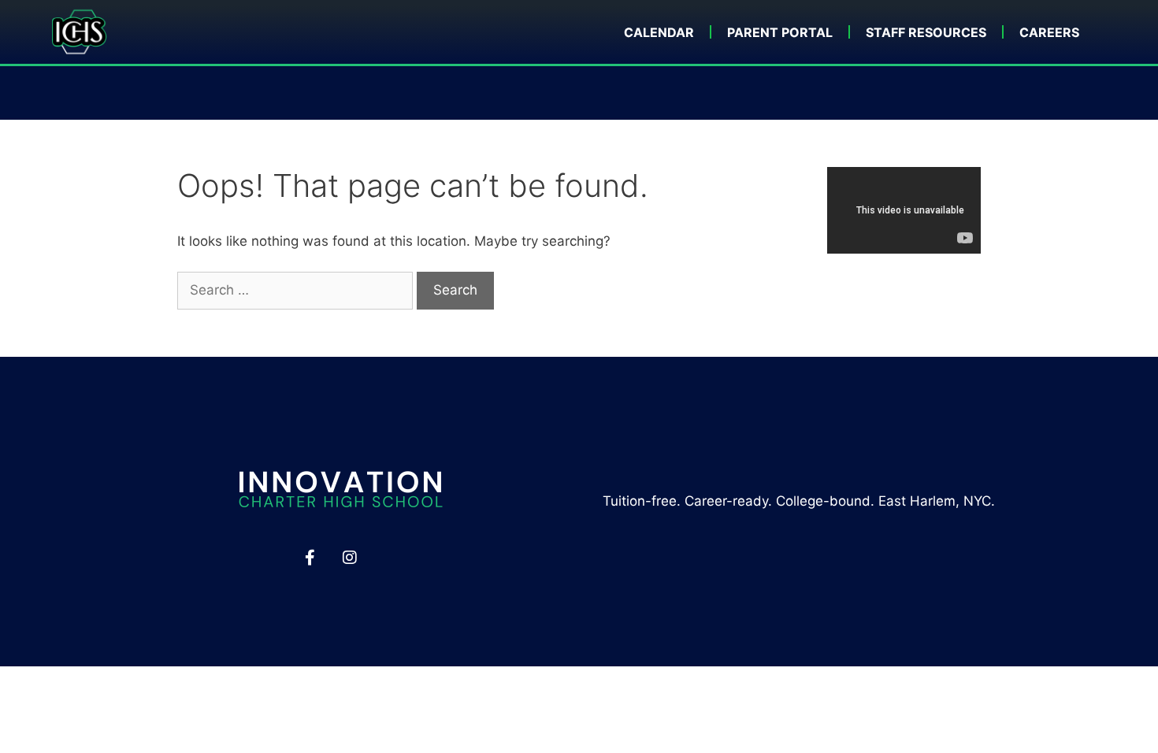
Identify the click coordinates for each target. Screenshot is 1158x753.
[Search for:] (297, 290)
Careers (1049, 32)
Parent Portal (780, 32)
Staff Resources (926, 32)
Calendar (659, 32)
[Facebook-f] (309, 557)
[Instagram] (350, 557)
